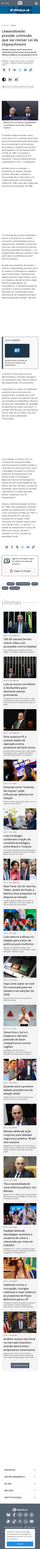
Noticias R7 (5, 25)
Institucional (13, 1497)
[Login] (36, 3)
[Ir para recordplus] (8, 1521)
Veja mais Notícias (20, 1365)
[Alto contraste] (4, 79)
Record (8, 1490)
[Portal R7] (20, 3)
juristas (34, 584)
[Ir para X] (20, 1521)
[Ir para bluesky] (8, 1514)
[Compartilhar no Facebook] (9, 69)
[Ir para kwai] (25, 1514)
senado (5, 588)
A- (16, 79)
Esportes (9, 1469)
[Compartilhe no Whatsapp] (20, 69)
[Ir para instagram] (20, 1514)
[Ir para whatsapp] (25, 1521)
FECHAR (20, 1544)
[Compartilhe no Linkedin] (14, 69)
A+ (10, 79)
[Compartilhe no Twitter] (4, 69)
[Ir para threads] (31, 1514)
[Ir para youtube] (31, 1521)
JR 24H (7, 1483)
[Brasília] (20, 10)
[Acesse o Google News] (25, 69)
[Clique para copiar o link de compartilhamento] (30, 69)
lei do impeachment (22, 584)
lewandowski (14, 588)
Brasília (13, 25)
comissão (10, 584)
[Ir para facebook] (14, 1514)
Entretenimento (14, 1476)
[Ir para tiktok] (14, 1521)
